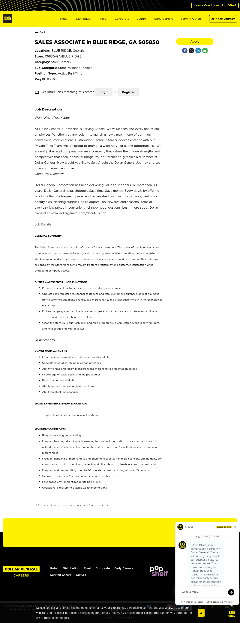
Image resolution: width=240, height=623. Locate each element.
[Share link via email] (205, 50)
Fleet (103, 18)
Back (42, 32)
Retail (64, 18)
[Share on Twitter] (191, 50)
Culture (141, 18)
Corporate (122, 18)
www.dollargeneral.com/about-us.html (79, 213)
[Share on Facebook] (184, 50)
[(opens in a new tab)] (159, 575)
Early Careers (163, 18)
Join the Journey (223, 18)
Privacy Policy (109, 612)
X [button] (201, 612)
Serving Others (191, 18)
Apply (194, 41)
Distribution (84, 18)
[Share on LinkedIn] (198, 50)
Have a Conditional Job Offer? (215, 5)
